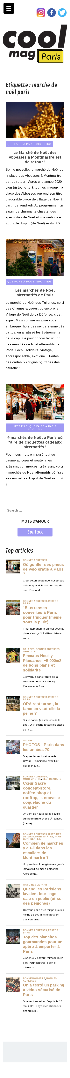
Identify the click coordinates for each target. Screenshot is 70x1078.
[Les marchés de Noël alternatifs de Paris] (35, 274)
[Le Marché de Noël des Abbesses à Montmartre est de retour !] (35, 137)
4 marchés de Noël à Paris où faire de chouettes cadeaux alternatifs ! (35, 442)
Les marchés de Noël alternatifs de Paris (35, 292)
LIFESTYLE (20, 426)
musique (12, 539)
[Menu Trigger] (9, 8)
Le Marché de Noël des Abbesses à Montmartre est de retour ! (35, 157)
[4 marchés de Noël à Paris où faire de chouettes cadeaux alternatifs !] (35, 419)
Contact (35, 532)
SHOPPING (43, 144)
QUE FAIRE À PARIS (21, 144)
